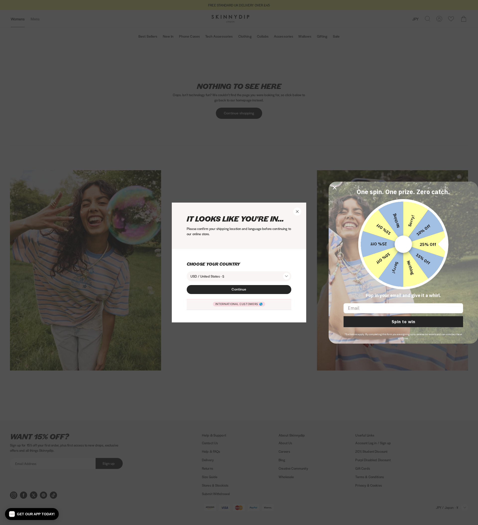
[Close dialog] (335, 188)
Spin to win (403, 321)
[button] (32, 514)
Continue (239, 289)
